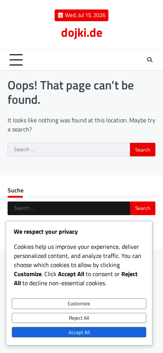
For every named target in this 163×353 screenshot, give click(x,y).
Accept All (79, 332)
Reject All (79, 318)
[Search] (149, 60)
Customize (79, 303)
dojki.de (81, 32)
